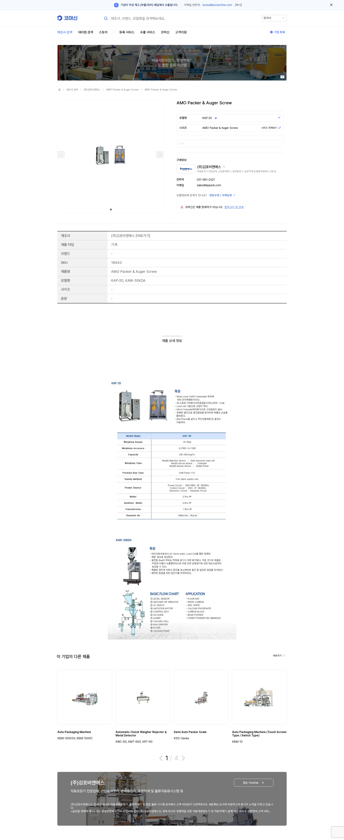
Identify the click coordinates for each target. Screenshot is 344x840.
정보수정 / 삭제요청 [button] (220, 195)
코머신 (165, 32)
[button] (334, 809)
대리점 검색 (85, 32)
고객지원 (181, 32)
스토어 (103, 32)
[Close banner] (331, 5)
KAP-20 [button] (207, 118)
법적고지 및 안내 (233, 207)
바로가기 (143, 235)
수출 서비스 (147, 32)
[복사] (238, 5)
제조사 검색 (64, 32)
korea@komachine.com (217, 5)
